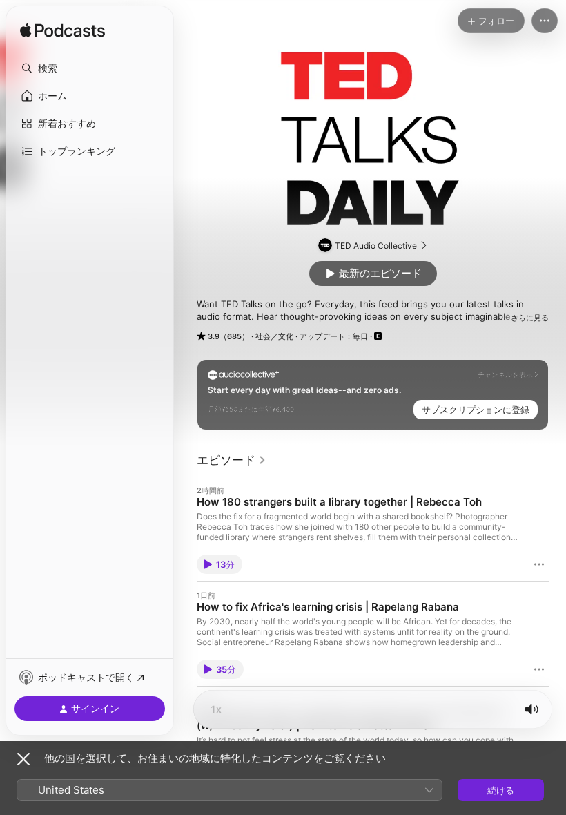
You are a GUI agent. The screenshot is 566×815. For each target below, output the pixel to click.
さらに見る (530, 318)
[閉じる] (23, 759)
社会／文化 (274, 336)
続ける (500, 790)
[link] (231, 460)
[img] (62, 31)
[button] (89, 68)
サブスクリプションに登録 (475, 409)
